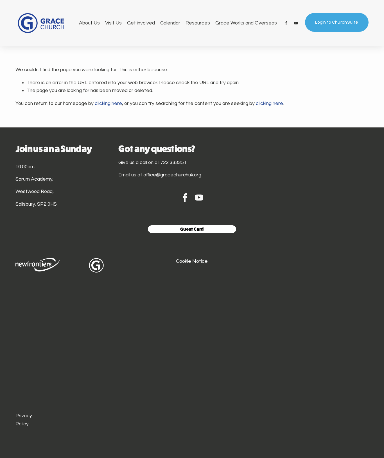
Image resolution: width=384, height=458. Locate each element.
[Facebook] (286, 23)
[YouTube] (296, 23)
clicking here (108, 103)
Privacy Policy (23, 419)
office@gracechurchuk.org (172, 175)
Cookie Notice (192, 261)
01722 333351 (171, 162)
